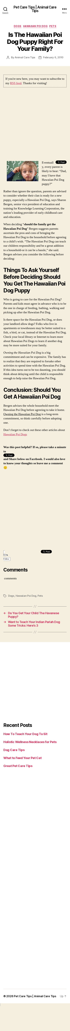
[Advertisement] (35, 125)
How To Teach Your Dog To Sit (25, 734)
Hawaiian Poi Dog (35, 26)
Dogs (17, 26)
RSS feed (15, 83)
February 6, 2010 (53, 57)
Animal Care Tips (25, 57)
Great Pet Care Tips (17, 766)
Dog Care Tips (14, 750)
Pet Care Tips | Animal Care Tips (35, 9)
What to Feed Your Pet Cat (22, 758)
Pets (52, 26)
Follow (6, 559)
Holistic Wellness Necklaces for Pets (29, 742)
